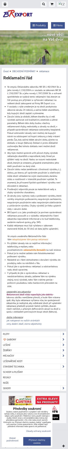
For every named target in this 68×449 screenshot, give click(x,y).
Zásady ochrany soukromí (38, 430)
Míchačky (8, 355)
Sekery (7, 388)
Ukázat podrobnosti (12, 439)
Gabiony (11, 339)
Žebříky (7, 350)
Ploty (6, 334)
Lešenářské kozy (12, 361)
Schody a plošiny (13, 372)
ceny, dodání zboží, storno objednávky (23, 323)
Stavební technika (13, 366)
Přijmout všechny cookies (37, 441)
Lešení (6, 344)
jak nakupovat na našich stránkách (23, 320)
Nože (6, 382)
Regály (7, 377)
